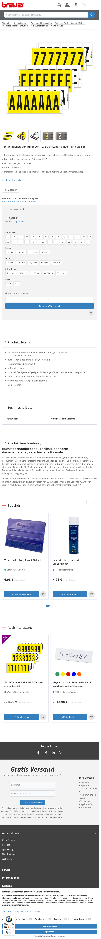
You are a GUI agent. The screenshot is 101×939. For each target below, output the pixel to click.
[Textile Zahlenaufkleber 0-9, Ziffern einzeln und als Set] (25, 658)
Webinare (7, 858)
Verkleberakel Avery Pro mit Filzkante (23, 560)
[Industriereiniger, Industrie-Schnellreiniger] (74, 536)
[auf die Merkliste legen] (91, 313)
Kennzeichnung (20, 23)
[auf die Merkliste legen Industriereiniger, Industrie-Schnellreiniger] (91, 594)
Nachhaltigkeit (9, 854)
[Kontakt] (59, 5)
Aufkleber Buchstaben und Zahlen (70, 23)
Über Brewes (8, 840)
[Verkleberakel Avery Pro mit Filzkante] (25, 536)
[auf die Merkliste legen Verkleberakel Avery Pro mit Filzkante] (43, 594)
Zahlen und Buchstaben (41, 23)
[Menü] (13, 916)
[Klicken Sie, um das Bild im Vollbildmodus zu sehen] (49, 79)
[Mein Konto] (67, 5)
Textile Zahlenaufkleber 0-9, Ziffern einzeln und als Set (23, 684)
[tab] (48, 606)
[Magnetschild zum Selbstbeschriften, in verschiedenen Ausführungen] (74, 658)
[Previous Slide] (88, 502)
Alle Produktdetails (11, 180)
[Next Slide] (94, 502)
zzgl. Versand (19, 221)
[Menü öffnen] (93, 5)
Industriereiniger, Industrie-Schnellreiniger (66, 562)
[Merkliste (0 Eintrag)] (76, 5)
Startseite (6, 23)
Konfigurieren (23, 717)
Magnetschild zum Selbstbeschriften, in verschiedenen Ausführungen (72, 684)
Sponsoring (8, 849)
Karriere (6, 844)
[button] (49, 833)
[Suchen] (91, 15)
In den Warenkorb (23, 594)
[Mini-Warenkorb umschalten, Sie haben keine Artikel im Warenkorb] (84, 5)
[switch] (8, 932)
